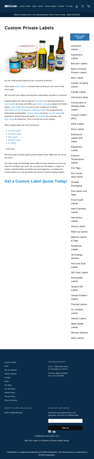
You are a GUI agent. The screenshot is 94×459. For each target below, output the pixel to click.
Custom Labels (25, 6)
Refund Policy (10, 392)
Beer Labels (77, 78)
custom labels (20, 86)
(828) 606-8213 (17, 413)
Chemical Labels (79, 97)
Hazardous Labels (76, 219)
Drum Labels (77, 129)
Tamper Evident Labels (79, 297)
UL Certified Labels (77, 311)
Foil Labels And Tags (79, 193)
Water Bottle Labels (77, 325)
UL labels (12, 143)
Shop (34, 6)
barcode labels (55, 113)
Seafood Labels (15, 134)
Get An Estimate (11, 370)
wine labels (40, 116)
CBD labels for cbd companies (18, 110)
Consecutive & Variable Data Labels (78, 106)
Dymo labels (10, 104)
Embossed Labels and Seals (77, 138)
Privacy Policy (10, 396)
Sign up (65, 428)
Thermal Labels (79, 304)
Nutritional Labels (76, 248)
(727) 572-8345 (58, 376)
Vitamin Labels (14, 140)
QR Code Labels (79, 272)
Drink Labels (77, 124)
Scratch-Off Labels (77, 288)
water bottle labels (18, 107)
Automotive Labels (77, 56)
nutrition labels (33, 113)
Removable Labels (77, 279)
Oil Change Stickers (77, 257)
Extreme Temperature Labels (77, 159)
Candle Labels (14, 131)
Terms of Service (11, 400)
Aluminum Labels (76, 48)
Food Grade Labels (77, 202)
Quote (40, 6)
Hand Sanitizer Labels (78, 210)
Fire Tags (69, 6)
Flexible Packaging (76, 184)
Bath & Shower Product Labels (79, 71)
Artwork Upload (50, 6)
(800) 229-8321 (62, 373)
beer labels (9, 119)
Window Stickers (79, 332)
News (7, 381)
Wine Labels (77, 338)
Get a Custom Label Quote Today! (36, 181)
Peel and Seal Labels (78, 265)
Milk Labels (13, 137)
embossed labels (39, 110)
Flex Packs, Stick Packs (77, 175)
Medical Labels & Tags (79, 239)
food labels (39, 101)
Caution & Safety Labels (79, 85)
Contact (61, 6)
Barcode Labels (79, 63)
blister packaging (44, 104)
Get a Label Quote (80, 37)
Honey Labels (78, 226)
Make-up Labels (79, 232)
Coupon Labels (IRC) (79, 117)
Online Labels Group (60, 441)
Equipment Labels (76, 149)
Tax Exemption (10, 389)
